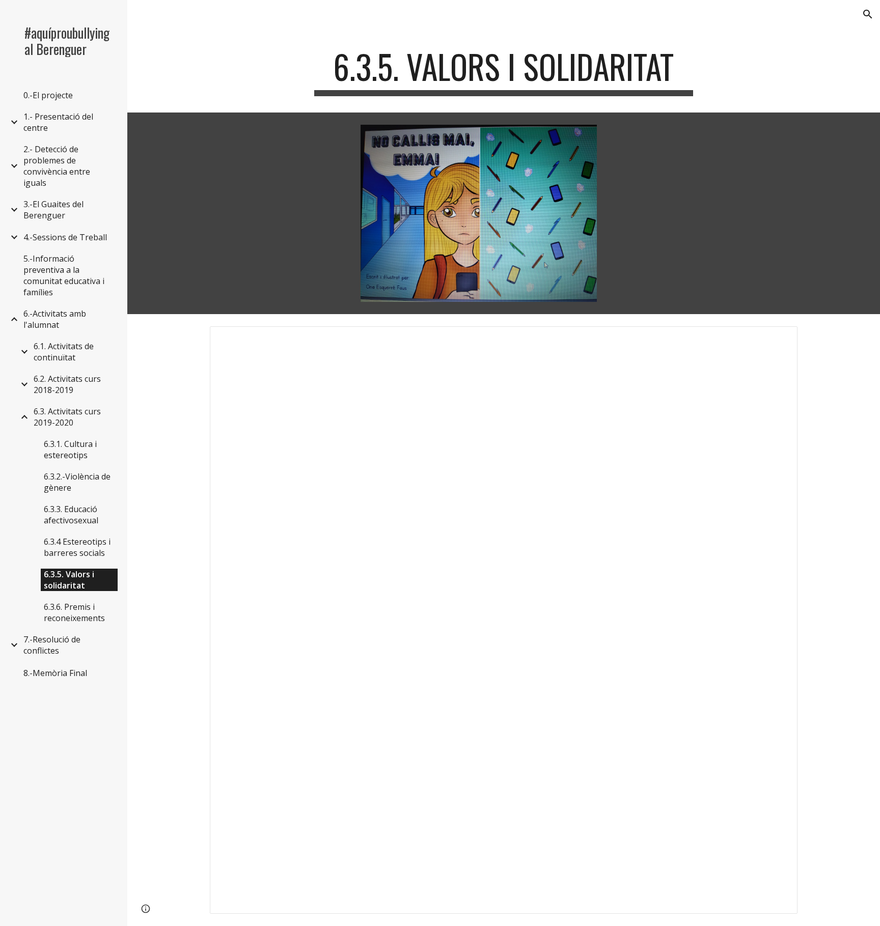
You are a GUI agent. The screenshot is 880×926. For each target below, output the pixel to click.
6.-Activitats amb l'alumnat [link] (54, 319)
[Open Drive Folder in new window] (778, 339)
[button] (868, 14)
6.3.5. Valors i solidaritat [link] (69, 580)
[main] (503, 71)
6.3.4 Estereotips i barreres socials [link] (77, 547)
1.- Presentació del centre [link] (58, 122)
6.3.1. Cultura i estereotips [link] (70, 449)
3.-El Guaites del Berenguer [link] (53, 210)
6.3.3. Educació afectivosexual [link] (71, 514)
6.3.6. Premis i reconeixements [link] (74, 612)
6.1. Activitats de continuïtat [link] (64, 352)
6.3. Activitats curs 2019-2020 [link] (67, 417)
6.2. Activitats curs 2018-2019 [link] (67, 384)
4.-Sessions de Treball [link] (65, 237)
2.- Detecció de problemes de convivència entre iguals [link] (56, 166)
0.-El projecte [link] (48, 95)
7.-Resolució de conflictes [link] (51, 645)
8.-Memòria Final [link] (55, 673)
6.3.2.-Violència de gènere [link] (77, 482)
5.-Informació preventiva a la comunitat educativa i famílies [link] (63, 275)
